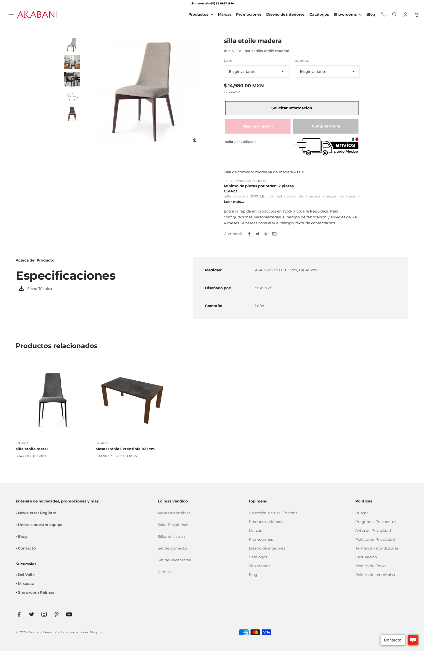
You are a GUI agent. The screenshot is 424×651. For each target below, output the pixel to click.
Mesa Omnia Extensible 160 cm (125, 449)
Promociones (261, 539)
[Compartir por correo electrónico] (274, 234)
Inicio (229, 51)
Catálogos (258, 557)
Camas (164, 571)
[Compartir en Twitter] (257, 234)
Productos (198, 14)
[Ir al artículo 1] (72, 45)
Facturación (366, 557)
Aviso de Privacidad (373, 530)
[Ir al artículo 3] (72, 79)
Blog (253, 574)
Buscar (361, 513)
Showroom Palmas (36, 592)
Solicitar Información (291, 108)
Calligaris (245, 51)
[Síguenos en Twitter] (31, 614)
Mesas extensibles (174, 513)
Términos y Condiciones (376, 548)
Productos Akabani (266, 521)
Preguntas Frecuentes (375, 521)
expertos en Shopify (86, 632)
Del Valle (26, 574)
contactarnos (323, 223)
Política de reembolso (375, 574)
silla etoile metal (32, 449)
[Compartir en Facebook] (249, 234)
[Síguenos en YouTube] (69, 614)
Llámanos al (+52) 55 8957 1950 (212, 3)
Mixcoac (26, 583)
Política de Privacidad (375, 539)
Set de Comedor (172, 548)
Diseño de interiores (267, 548)
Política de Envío (370, 565)
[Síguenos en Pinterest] (56, 614)
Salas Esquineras (173, 524)
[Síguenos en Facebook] (19, 614)
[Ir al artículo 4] (72, 96)
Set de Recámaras (174, 560)
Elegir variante (242, 71)
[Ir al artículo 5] (72, 113)
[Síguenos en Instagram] (44, 614)
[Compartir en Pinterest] (266, 234)
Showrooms (345, 14)
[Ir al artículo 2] (72, 62)
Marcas (255, 530)
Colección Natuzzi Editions (273, 513)
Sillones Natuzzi (172, 536)
